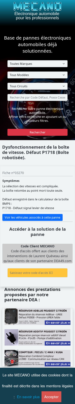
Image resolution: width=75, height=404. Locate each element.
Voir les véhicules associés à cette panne (32, 217)
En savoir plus (28, 396)
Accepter (51, 396)
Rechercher (38, 132)
